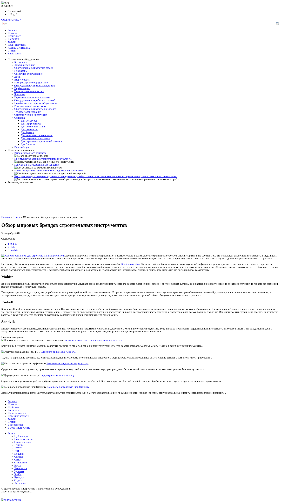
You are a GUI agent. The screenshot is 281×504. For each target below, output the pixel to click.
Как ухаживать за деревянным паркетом (36, 164)
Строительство (22, 442)
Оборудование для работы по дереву (34, 85)
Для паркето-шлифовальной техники (41, 141)
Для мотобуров (29, 120)
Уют (16, 450)
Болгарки (19, 94)
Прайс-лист (14, 36)
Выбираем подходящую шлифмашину (68, 387)
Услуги (12, 41)
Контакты (13, 38)
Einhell (12, 247)
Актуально (20, 483)
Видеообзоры (21, 147)
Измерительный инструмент (30, 106)
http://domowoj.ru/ (130, 264)
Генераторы (20, 70)
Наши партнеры (17, 413)
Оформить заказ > (11, 19)
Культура (19, 477)
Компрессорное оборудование (31, 82)
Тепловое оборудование (27, 111)
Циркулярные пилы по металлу (57, 375)
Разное (11, 433)
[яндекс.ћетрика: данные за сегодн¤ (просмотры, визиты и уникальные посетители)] (11, 499)
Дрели (17, 76)
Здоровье (19, 471)
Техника (19, 445)
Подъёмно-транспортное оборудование (36, 103)
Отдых (18, 480)
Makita (12, 244)
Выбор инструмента (19, 427)
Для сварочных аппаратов (35, 138)
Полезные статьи (23, 439)
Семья (17, 459)
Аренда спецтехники (19, 47)
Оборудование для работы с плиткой (34, 100)
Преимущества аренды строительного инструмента (43, 158)
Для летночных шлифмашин (37, 135)
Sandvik (13, 250)
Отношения (20, 462)
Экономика (20, 468)
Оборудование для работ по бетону (33, 67)
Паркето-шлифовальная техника (32, 97)
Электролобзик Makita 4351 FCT (59, 351)
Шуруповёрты (22, 79)
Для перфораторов (31, 123)
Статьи (12, 50)
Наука (17, 465)
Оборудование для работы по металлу (35, 109)
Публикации (21, 436)
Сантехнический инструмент (30, 114)
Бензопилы (20, 62)
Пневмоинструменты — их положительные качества (92, 340)
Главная (12, 30)
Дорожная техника (24, 65)
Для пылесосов (29, 129)
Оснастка (19, 117)
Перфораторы (22, 88)
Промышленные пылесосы (29, 91)
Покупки (19, 453)
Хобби (17, 474)
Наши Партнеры (17, 44)
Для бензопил (28, 144)
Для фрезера (27, 132)
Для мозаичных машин (33, 126)
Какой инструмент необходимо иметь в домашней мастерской (48, 170)
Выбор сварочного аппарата (30, 153)
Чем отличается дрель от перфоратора (67, 363)
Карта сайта (14, 53)
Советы (18, 456)
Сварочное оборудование (28, 73)
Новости (12, 33)
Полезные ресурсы (18, 416)
